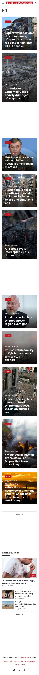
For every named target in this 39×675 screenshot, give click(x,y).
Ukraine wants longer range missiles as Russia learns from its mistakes (19, 162)
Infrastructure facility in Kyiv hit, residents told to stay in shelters (19, 355)
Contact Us (22, 661)
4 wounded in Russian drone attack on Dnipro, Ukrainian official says (19, 459)
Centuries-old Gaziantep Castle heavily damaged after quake (17, 93)
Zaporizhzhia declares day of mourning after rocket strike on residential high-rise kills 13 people (19, 39)
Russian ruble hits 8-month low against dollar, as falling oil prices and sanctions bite (19, 196)
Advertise (13, 661)
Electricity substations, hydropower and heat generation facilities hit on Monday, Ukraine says (19, 492)
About (6, 661)
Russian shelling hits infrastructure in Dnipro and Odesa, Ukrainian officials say (18, 405)
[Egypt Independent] (19, 3)
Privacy (16, 665)
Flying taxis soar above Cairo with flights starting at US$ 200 (25, 604)
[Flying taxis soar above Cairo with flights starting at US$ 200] (8, 605)
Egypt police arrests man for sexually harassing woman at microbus (25, 593)
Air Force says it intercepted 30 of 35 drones (18, 252)
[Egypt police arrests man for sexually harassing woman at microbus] (8, 594)
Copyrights (31, 661)
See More (19, 614)
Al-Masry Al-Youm (24, 658)
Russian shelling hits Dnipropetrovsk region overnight (18, 321)
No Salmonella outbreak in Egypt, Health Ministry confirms (18, 582)
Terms (23, 665)
